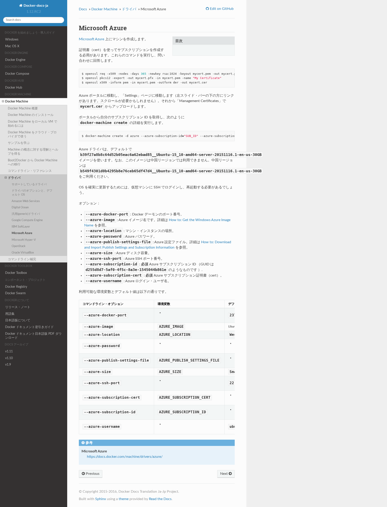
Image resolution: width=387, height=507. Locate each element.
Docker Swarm (15, 293)
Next (224, 473)
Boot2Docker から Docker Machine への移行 (32, 162)
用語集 (10, 313)
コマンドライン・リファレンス (30, 171)
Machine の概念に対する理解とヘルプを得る (33, 151)
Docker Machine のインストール (31, 115)
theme (124, 499)
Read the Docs (160, 499)
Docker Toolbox (16, 273)
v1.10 (9, 358)
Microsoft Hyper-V (24, 240)
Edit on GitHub (221, 9)
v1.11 (9, 351)
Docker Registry (16, 286)
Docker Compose (17, 73)
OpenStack (19, 246)
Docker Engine (15, 60)
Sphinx (100, 499)
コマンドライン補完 (22, 259)
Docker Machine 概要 (23, 108)
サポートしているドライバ (29, 184)
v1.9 (8, 364)
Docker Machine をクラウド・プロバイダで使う (32, 134)
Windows (11, 39)
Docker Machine (16, 101)
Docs (83, 9)
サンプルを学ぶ (19, 143)
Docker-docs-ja (35, 5)
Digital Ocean (20, 207)
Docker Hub (13, 87)
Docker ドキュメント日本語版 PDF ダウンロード (33, 335)
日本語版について (17, 320)
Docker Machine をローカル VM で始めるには (32, 123)
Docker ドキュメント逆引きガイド (29, 327)
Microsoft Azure (22, 233)
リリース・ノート (17, 307)
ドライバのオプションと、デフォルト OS (32, 192)
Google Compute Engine (27, 220)
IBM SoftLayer (21, 226)
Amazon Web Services (26, 201)
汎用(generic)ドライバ (26, 214)
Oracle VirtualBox (23, 252)
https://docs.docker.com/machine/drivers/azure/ (125, 456)
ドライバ (14, 177)
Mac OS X (12, 46)
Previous (92, 473)
